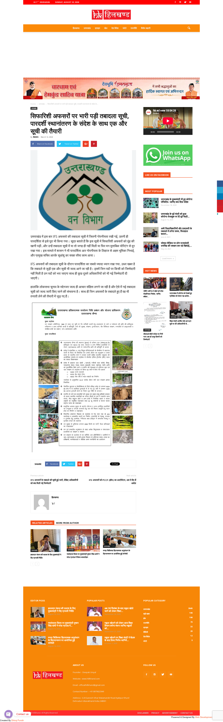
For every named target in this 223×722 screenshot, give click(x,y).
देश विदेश (115, 28)
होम (144, 618)
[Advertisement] (111, 54)
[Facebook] (175, 2)
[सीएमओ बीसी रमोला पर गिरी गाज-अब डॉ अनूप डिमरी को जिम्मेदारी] (154, 316)
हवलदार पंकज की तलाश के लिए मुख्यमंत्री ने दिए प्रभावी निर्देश (62, 610)
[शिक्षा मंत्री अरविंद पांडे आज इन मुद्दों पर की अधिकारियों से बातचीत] (181, 310)
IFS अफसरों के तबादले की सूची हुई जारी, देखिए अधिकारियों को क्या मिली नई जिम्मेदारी (54, 481)
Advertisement (170, 713)
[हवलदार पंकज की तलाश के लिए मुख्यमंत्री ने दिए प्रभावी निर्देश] (47, 540)
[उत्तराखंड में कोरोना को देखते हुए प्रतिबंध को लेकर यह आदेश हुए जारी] (181, 284)
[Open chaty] (8, 714)
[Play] (147, 131)
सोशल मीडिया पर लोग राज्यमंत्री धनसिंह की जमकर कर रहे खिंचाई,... (176, 244)
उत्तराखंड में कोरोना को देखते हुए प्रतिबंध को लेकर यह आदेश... (181, 294)
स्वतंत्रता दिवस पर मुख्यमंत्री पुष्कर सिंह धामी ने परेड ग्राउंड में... (63, 624)
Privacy (155, 713)
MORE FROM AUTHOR (67, 522)
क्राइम (97, 28)
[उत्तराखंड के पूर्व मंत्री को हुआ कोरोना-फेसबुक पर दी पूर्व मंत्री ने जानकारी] (150, 217)
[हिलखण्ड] (111, 14)
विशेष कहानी (145, 28)
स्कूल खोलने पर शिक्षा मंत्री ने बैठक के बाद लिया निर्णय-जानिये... (120, 639)
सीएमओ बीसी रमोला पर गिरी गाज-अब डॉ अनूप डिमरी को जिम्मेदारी (153, 337)
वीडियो (145, 632)
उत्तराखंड (87, 28)
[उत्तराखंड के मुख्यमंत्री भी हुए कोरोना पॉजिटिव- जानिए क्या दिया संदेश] (151, 203)
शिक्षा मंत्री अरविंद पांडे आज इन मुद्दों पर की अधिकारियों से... (180, 322)
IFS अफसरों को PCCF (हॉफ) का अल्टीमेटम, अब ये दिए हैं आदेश (112, 481)
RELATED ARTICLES (42, 522)
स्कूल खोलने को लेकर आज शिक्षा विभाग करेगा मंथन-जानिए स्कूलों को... (119, 625)
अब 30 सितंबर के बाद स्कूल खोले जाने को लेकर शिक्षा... (119, 610)
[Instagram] (180, 2)
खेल (105, 28)
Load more (167, 258)
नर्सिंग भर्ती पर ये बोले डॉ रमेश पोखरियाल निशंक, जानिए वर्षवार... (153, 294)
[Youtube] (190, 2)
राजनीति (134, 28)
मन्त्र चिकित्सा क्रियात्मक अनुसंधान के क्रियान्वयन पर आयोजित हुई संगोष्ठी (63, 640)
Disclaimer (143, 713)
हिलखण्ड (76, 28)
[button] (189, 28)
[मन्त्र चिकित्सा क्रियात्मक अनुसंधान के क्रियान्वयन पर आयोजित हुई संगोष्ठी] (119, 538)
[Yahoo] (54, 504)
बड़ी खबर (146, 613)
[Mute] (183, 131)
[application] (168, 121)
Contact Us (187, 713)
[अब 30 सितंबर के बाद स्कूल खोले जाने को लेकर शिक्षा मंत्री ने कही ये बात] (94, 611)
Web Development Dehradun (209, 717)
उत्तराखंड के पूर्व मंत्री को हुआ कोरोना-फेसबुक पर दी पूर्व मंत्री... (175, 215)
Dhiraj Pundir (17, 720)
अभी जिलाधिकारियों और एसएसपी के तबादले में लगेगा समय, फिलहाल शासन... (176, 231)
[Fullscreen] (188, 131)
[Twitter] (185, 2)
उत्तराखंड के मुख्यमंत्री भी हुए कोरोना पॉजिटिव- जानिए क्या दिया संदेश (176, 201)
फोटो (124, 28)
